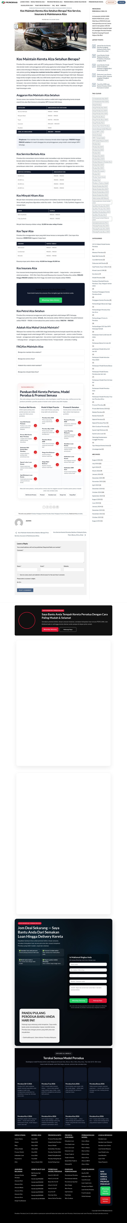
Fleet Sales (68, 1195)
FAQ (53, 5)
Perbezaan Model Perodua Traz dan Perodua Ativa (102, 398)
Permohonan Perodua (71, 1175)
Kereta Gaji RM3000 (37, 1185)
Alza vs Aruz (85, 1157)
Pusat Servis (18, 1158)
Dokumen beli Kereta (99, 263)
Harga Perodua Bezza (98, 117)
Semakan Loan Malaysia (105, 1142)
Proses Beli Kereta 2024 (100, 408)
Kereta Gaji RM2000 (37, 1179)
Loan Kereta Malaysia (104, 1149)
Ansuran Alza (18, 1194)
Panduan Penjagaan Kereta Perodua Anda (42, 8)
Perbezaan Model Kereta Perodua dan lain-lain (100, 373)
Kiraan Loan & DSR (98, 270)
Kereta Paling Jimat (53, 1162)
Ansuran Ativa (19, 1191)
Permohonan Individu (71, 1178)
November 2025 (97, 481)
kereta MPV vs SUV (98, 132)
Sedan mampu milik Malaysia (100, 198)
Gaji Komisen (69, 1191)
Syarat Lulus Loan (97, 433)
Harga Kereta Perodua (54, 1142)
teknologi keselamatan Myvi (100, 223)
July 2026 (95, 463)
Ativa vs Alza (85, 1154)
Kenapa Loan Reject (87, 1186)
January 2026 (96, 474)
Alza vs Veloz (85, 1164)
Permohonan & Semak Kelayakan (75, 2)
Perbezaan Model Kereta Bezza (102, 366)
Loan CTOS (101, 1158)
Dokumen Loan (69, 1151)
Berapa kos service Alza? (26, 359)
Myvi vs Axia (85, 1144)
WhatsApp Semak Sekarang (105, 1191)
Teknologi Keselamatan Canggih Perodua (99, 438)
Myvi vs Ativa (85, 1151)
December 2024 (97, 488)
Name (19, 566)
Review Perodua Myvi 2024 (100, 195)
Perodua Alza (96, 144)
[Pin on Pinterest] (54, 507)
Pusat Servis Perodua (42, 5)
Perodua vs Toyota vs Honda (100, 183)
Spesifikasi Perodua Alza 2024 (101, 206)
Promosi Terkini (19, 1152)
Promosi (42, 495)
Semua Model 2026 (36, 1162)
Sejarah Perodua (97, 419)
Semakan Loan (52, 495)
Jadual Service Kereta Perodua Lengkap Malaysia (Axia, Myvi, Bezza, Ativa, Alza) (104, 48)
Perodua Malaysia (97, 162)
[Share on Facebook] (43, 507)
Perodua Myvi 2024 (98, 165)
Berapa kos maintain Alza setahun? (29, 352)
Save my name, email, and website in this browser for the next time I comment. (42, 575)
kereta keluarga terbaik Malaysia (101, 129)
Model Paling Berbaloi (54, 1155)
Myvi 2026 (34, 1145)
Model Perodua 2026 (38, 2)
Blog (57, 5)
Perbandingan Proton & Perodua (99, 319)
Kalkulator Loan (27, 5)
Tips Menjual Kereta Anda (100, 445)
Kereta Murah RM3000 (38, 1198)
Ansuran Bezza (19, 1187)
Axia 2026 (34, 1139)
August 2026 (96, 460)
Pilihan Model (19, 1149)
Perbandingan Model (96, 2)
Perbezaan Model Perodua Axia (100, 389)
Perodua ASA (96, 153)
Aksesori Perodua (98, 252)
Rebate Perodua (97, 412)
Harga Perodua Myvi (98, 123)
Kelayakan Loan (69, 1141)
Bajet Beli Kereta (97, 256)
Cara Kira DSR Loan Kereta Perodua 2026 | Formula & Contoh (104, 85)
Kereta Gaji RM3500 (37, 1188)
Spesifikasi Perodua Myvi (99, 215)
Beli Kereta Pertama (31, 495)
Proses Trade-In (69, 1154)
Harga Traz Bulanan (20, 1200)
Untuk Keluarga (86, 1196)
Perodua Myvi (107, 162)
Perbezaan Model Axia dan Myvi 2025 (100, 358)
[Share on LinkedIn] (57, 507)
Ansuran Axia (18, 1184)
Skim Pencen (68, 1188)
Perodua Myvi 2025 (98, 168)
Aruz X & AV (51, 1191)
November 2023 (97, 514)
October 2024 (96, 492)
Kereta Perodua (97, 135)
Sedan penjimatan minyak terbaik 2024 (102, 202)
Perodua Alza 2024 (98, 147)
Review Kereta (97, 416)
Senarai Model (52, 1145)
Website (66, 566)
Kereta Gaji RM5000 (37, 1195)
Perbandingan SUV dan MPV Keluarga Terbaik (101, 327)
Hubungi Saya (68, 629)
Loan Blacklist (102, 1155)
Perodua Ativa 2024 (98, 156)
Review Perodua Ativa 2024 (100, 189)
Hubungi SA (68, 1164)
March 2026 (96, 471)
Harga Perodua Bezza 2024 (100, 119)
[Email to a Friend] (50, 507)
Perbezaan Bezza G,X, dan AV (101, 343)
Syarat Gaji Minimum (99, 430)
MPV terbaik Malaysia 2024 (100, 141)
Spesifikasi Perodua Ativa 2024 (101, 209)
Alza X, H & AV (52, 1188)
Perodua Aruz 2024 (98, 150)
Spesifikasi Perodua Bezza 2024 (101, 212)
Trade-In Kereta (69, 1157)
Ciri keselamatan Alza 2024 (100, 98)
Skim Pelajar (68, 1185)
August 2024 (96, 499)
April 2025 (95, 485)
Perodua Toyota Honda (99, 177)
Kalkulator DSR (86, 1176)
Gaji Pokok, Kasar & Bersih (100, 267)
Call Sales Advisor (105, 1200)
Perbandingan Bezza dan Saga (101, 304)
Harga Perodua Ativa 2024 (100, 113)
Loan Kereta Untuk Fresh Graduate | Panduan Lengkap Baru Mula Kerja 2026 (104, 67)
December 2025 (97, 478)
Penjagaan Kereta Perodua (63, 8)
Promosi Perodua (97, 405)
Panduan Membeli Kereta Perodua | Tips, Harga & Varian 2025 (102, 283)
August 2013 (96, 521)
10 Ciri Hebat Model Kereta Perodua (101, 245)
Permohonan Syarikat (71, 1182)
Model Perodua (97, 277)
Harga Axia (63, 495)
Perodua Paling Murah (54, 1158)
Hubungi (63, 5)
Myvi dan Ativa (52, 1195)
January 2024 (96, 506)
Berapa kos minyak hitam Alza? (28, 372)
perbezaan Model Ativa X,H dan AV (101, 350)
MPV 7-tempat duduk (98, 138)
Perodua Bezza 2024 (98, 159)
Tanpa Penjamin (102, 1162)
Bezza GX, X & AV (53, 1182)
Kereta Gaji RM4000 (37, 1192)
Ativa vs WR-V (86, 1161)
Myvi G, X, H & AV (53, 1178)
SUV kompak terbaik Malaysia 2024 (101, 219)
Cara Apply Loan (69, 1144)
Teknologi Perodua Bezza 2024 (101, 232)
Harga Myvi (73, 495)
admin (57, 19)
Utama (17, 1142)
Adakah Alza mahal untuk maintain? (30, 365)
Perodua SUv (96, 174)
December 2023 (97, 510)
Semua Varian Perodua (54, 1198)
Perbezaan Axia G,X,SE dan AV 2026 (102, 336)
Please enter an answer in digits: (26, 578)
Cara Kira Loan (86, 1179)
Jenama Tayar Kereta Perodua (101, 126)
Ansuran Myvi (19, 1181)
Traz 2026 (34, 1158)
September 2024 (97, 496)
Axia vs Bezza (85, 1141)
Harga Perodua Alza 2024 (100, 107)
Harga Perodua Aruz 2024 (100, 110)
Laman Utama (24, 2)
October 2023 (96, 517)
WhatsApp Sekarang (50, 629)
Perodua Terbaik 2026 (54, 1152)
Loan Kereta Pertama (88, 1189)
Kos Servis (95, 274)
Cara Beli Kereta (97, 259)
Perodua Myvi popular (99, 171)
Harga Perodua (97, 104)
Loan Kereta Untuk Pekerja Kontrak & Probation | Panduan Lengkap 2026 (103, 57)
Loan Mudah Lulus (103, 1152)
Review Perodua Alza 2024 (100, 186)
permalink (79, 513)
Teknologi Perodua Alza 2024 (100, 226)
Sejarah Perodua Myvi (99, 423)
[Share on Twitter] (47, 507)
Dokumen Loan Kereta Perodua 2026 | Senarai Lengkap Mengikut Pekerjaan (104, 77)
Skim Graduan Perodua (99, 426)
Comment (20, 550)
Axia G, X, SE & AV (53, 1175)
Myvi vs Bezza (86, 1147)
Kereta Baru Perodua (54, 1149)
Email (42, 566)
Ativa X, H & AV (52, 1185)
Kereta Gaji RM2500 (37, 1182)
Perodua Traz (96, 180)
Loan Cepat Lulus (86, 1183)
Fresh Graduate (86, 1193)
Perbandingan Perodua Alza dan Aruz (101, 311)
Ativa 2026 (34, 1149)
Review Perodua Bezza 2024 (100, 192)
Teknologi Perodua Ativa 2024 (101, 229)
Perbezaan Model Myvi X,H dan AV (102, 381)
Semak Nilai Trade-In (71, 1161)
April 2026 (95, 467)
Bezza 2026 (34, 1142)
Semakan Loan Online (104, 1145)
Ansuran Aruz (19, 1197)
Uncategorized (97, 449)
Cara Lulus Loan (69, 1147)
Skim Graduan (69, 1198)
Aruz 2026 (34, 1155)
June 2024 (95, 503)
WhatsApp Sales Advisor (50, 300)
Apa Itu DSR (85, 1173)
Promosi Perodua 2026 (55, 2)
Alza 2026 (34, 1152)
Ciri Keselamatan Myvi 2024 (100, 101)
